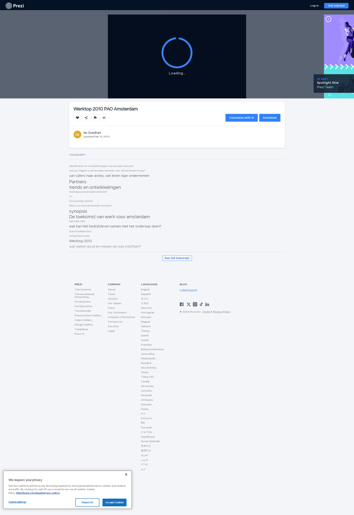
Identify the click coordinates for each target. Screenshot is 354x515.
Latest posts (188, 290)
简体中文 (146, 446)
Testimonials (83, 310)
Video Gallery (83, 320)
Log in (314, 5)
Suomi (145, 340)
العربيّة (144, 455)
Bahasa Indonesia (152, 349)
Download (270, 117)
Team (111, 294)
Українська (148, 436)
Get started (336, 5)
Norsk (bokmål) (150, 441)
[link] (15, 5)
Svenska (146, 344)
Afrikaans (147, 400)
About (112, 289)
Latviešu (146, 390)
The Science (83, 289)
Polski (144, 409)
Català (145, 381)
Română (146, 363)
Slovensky (147, 386)
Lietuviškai (148, 354)
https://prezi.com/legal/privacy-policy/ (38, 493)
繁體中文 (146, 450)
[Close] (126, 474)
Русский (146, 427)
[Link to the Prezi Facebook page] (182, 304)
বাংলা (143, 413)
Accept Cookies (114, 502)
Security (113, 326)
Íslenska (146, 404)
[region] (67, 489)
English (145, 289)
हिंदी (143, 423)
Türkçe (145, 331)
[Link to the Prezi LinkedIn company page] (207, 304)
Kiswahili (146, 395)
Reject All (87, 502)
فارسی (144, 459)
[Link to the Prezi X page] (188, 305)
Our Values (115, 303)
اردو (143, 469)
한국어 (145, 298)
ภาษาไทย (146, 432)
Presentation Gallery (88, 315)
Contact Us (115, 321)
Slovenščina (149, 367)
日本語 (145, 303)
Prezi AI (79, 333)
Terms (206, 311)
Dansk (145, 335)
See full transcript (177, 258)
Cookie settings (17, 502)
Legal (111, 331)
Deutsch (146, 308)
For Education (83, 306)
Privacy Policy (221, 311)
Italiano (146, 326)
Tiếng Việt (147, 377)
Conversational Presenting (84, 295)
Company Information (121, 317)
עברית (144, 464)
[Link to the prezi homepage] (15, 5)
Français (146, 317)
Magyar (145, 321)
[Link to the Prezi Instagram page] (195, 305)
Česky (145, 372)
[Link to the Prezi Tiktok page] (201, 305)
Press (111, 308)
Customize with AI (241, 117)
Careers (113, 298)
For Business (83, 301)
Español (146, 294)
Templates (81, 329)
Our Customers (117, 312)
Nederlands (148, 358)
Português (148, 312)
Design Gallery (84, 324)
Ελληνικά (146, 418)
